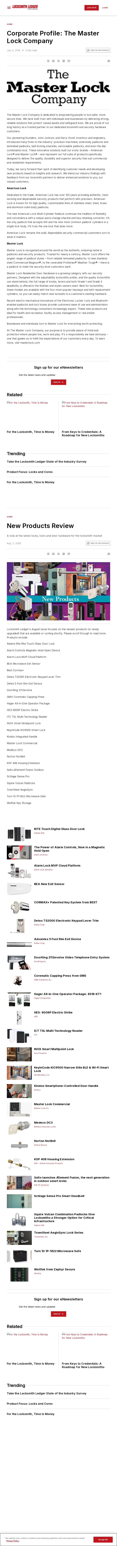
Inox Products (40, 1053)
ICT (35, 1035)
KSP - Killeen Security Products (48, 1163)
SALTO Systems (41, 1185)
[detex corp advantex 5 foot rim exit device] (19, 944)
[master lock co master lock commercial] (19, 1109)
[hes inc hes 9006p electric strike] (19, 1018)
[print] (108, 61)
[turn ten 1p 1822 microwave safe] (19, 1256)
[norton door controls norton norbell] (19, 1146)
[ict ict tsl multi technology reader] (19, 1036)
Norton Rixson (40, 1145)
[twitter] (58, 61)
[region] (58, 1539)
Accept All (103, 1540)
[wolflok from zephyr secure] (19, 1275)
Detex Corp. (39, 925)
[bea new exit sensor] (19, 889)
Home (9, 24)
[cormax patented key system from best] (19, 907)
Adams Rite (39, 833)
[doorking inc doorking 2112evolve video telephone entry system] (19, 963)
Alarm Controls (41, 855)
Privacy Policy (12, 1541)
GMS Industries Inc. (43, 980)
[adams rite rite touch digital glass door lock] (19, 834)
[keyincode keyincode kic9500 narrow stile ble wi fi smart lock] (19, 1073)
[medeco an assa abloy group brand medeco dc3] (19, 1128)
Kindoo (37, 1090)
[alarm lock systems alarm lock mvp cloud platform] (19, 871)
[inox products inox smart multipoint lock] (19, 1054)
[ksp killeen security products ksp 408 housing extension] (19, 1164)
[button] (9, 8)
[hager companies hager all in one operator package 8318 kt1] (19, 999)
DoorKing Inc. (40, 961)
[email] (68, 61)
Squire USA (39, 1225)
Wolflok (37, 1273)
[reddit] (63, 61)
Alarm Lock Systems (43, 870)
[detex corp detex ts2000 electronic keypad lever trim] (19, 926)
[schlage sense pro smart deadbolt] (19, 1201)
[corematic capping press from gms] (19, 981)
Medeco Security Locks (45, 1127)
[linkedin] (53, 61)
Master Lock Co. (41, 1108)
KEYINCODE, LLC (41, 1075)
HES (36, 1016)
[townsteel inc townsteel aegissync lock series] (19, 1238)
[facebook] (48, 61)
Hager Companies (42, 998)
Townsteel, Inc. (41, 1237)
